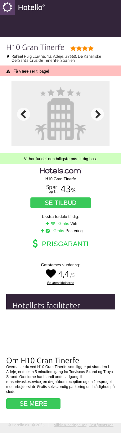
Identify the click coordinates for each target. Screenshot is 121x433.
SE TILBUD (60, 202)
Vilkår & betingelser (70, 425)
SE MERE (33, 403)
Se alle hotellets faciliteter (40, 348)
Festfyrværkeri (101, 425)
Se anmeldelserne (60, 283)
